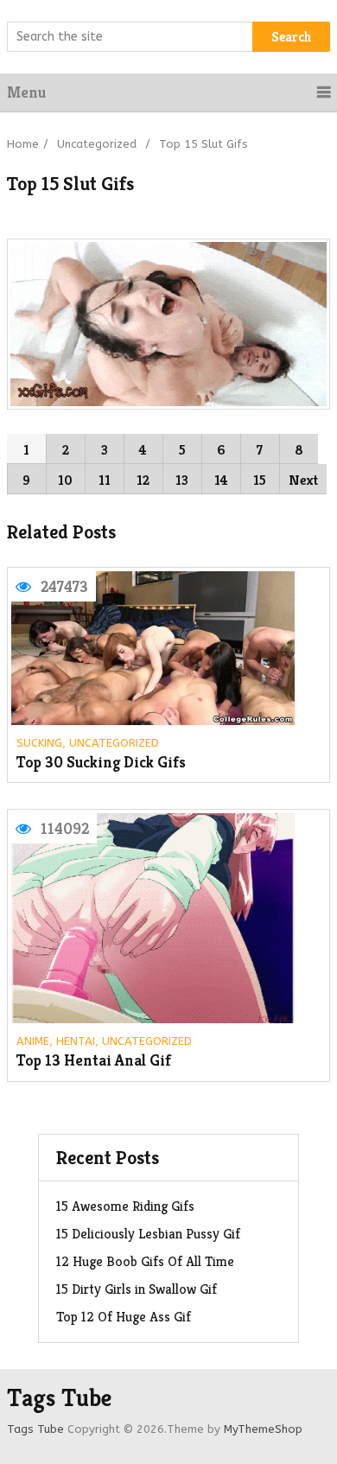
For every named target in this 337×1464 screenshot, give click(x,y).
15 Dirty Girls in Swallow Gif (136, 1289)
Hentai (75, 1040)
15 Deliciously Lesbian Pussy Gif (148, 1234)
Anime (32, 1040)
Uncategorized (97, 143)
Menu (26, 92)
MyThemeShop (263, 1429)
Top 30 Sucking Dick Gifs (101, 763)
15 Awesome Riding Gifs (125, 1206)
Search (291, 37)
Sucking (39, 742)
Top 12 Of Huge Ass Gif (123, 1317)
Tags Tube (59, 1398)
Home (23, 143)
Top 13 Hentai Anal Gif (93, 1061)
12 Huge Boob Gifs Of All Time (145, 1261)
